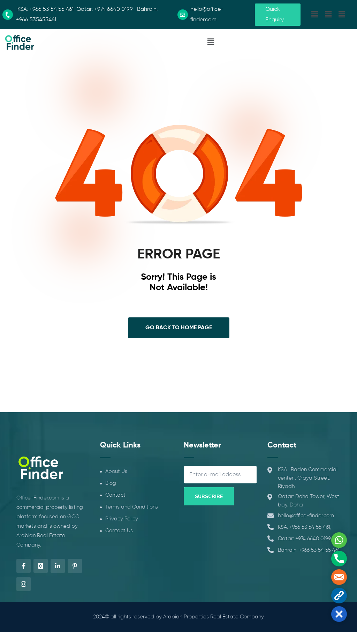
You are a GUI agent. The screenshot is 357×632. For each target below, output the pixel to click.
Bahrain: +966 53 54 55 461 (309, 550)
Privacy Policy (121, 518)
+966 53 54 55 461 (51, 9)
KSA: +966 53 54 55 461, (304, 527)
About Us (116, 471)
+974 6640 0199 (113, 9)
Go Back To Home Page (178, 328)
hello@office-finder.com (306, 515)
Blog (110, 483)
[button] (314, 14)
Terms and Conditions (131, 507)
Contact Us (119, 530)
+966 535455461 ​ (37, 20)
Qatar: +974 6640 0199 (304, 538)
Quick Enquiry (274, 15)
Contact (115, 495)
